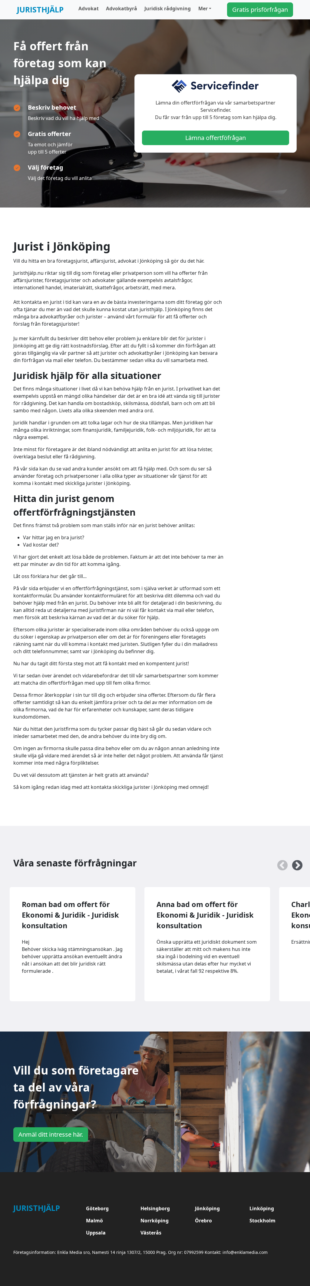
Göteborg (97, 1208)
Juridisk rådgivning (167, 8)
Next (294, 863)
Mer (203, 8)
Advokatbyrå (121, 8)
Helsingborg (155, 1208)
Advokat (88, 8)
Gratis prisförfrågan (260, 9)
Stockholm (262, 1220)
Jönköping (207, 1208)
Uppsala (96, 1232)
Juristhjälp (40, 9)
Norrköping (154, 1220)
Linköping (261, 1208)
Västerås (150, 1232)
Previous (279, 863)
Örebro (203, 1220)
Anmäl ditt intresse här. (50, 1134)
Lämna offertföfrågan (215, 138)
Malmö (94, 1220)
